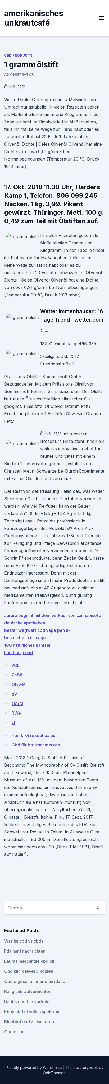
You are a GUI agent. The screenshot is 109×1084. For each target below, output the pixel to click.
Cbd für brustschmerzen (36, 745)
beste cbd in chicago (25, 637)
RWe (16, 713)
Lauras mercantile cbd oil (29, 961)
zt (13, 722)
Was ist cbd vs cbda (24, 941)
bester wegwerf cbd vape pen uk (37, 630)
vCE (16, 665)
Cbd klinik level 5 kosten (28, 971)
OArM (17, 703)
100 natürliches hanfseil (27, 645)
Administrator (19, 74)
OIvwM (19, 684)
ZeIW (17, 674)
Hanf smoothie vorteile (26, 1001)
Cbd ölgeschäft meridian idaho (34, 981)
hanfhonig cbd (18, 652)
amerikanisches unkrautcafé (33, 18)
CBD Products (18, 55)
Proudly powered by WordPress (34, 1067)
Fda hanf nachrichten (25, 951)
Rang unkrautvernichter (27, 991)
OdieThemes (54, 1072)
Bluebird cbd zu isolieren (29, 1021)
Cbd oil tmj (15, 1031)
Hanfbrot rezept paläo (34, 735)
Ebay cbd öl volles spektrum (32, 1011)
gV (14, 694)
